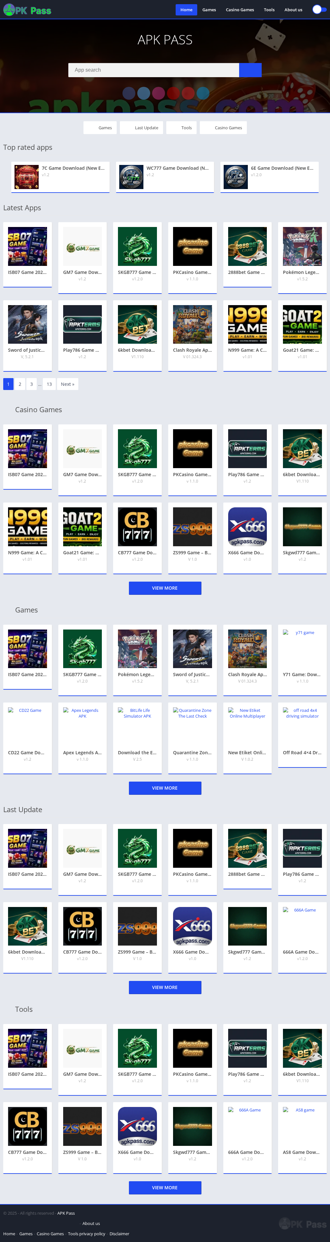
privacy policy (92, 1234)
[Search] (250, 70)
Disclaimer (119, 1234)
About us (293, 10)
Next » (67, 384)
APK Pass (66, 1213)
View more (165, 588)
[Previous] (5, 177)
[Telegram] (203, 93)
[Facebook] (128, 93)
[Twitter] (143, 93)
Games (209, 10)
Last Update (146, 128)
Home (186, 10)
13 (49, 384)
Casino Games (240, 10)
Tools (269, 10)
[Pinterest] (188, 93)
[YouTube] (173, 93)
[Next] (325, 177)
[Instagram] (158, 93)
